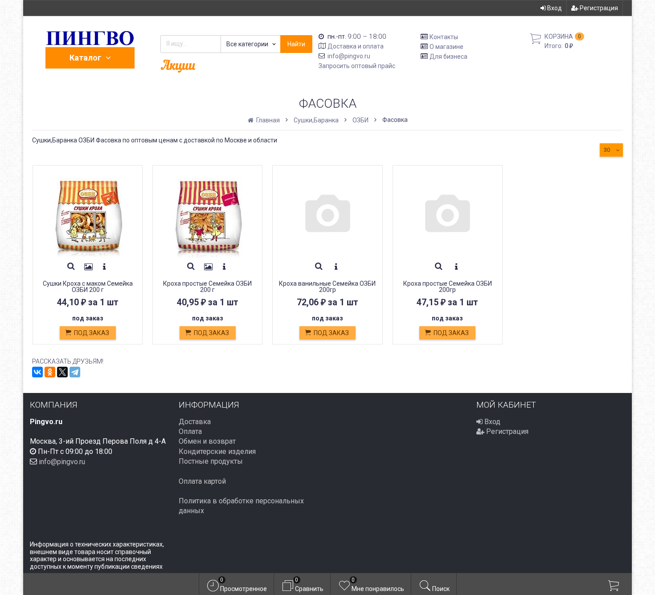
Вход (554, 8)
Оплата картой (202, 481)
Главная (267, 120)
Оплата (190, 431)
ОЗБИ (360, 120)
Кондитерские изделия (217, 451)
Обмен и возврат (207, 441)
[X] (62, 372)
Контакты (444, 36)
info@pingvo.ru (349, 56)
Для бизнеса (448, 56)
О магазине (446, 46)
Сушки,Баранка (316, 120)
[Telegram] (75, 372)
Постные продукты (211, 461)
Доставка (195, 421)
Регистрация (598, 8)
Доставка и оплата (356, 46)
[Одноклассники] (50, 372)
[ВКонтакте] (37, 372)
